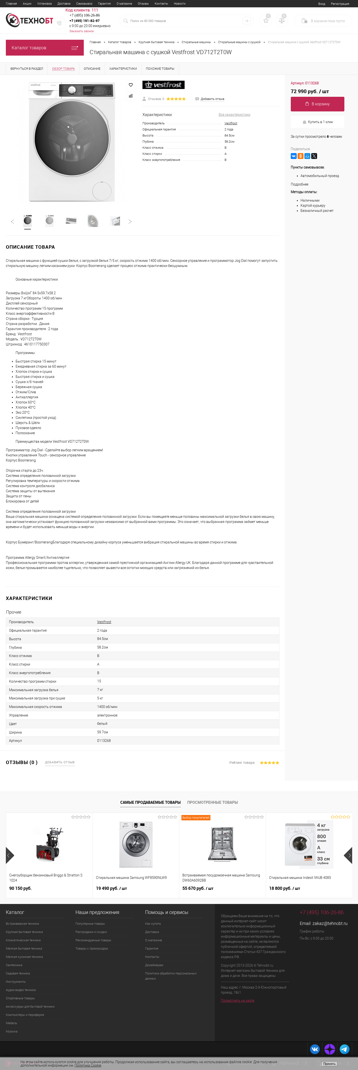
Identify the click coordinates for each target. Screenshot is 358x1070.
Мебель (11, 1023)
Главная (11, 3)
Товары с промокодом (91, 948)
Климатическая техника (23, 940)
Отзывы (143, 3)
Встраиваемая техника (22, 923)
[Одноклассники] (300, 156)
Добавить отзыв (60, 762)
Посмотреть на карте (237, 1000)
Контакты (161, 3)
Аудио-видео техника (21, 990)
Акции (27, 3)
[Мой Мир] (307, 156)
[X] (314, 156)
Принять (329, 1064)
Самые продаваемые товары (150, 802)
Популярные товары (90, 923)
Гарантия (104, 3)
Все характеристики (234, 115)
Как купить (153, 923)
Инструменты (16, 981)
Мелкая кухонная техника (24, 957)
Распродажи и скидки (91, 932)
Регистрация (340, 4)
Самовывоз (84, 3)
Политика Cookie (88, 1065)
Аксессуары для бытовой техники (30, 1006)
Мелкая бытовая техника (24, 948)
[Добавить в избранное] (130, 85)
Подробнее (299, 184)
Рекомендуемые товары (93, 940)
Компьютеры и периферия (25, 1015)
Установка (44, 3)
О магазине (124, 3)
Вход (321, 4)
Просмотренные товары (212, 802)
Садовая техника (18, 973)
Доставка (63, 3)
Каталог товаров (29, 47)
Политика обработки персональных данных (171, 976)
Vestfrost (231, 123)
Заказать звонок (81, 31)
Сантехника (14, 965)
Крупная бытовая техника (24, 932)
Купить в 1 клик (320, 122)
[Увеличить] (71, 142)
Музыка (12, 1031)
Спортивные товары (20, 998)
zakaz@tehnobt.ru (330, 923)
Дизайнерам (154, 965)
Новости (180, 3)
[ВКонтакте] (294, 156)
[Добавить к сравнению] (130, 95)
